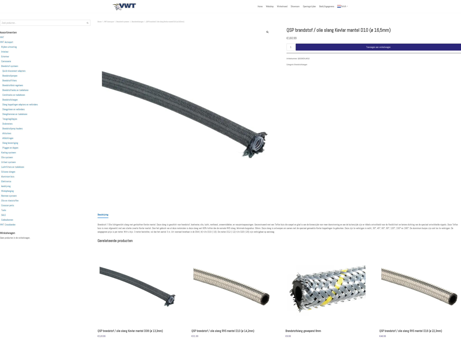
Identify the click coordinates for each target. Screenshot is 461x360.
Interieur (4, 51)
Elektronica (6, 181)
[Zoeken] (87, 23)
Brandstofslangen (10, 99)
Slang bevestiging (10, 142)
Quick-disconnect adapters (13, 70)
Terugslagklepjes (9, 118)
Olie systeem (7, 157)
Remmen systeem (9, 195)
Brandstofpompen (9, 75)
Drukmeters (7, 123)
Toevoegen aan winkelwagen (378, 47)
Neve (114, 356)
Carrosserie (6, 61)
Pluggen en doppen (10, 147)
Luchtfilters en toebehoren (12, 166)
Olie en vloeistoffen (9, 200)
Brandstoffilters (9, 80)
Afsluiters (6, 133)
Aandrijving (6, 186)
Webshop (270, 6)
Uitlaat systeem (8, 162)
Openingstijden (309, 6)
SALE (3, 215)
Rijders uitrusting (9, 46)
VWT (2, 37)
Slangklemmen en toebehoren (14, 114)
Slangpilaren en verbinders (13, 109)
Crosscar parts (7, 205)
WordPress (143, 356)
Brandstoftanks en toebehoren (15, 90)
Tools (3, 210)
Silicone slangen (8, 171)
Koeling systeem (8, 152)
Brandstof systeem (9, 66)
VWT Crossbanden (7, 224)
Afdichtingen (7, 138)
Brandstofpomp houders (12, 128)
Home (260, 6)
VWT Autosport (6, 42)
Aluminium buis (7, 176)
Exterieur (5, 56)
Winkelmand (282, 6)
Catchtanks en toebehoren (13, 94)
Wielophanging (7, 190)
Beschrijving (103, 214)
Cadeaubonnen (7, 219)
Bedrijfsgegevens (326, 6)
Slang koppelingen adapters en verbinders (20, 104)
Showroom (295, 6)
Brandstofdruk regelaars (12, 85)
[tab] (103, 215)
